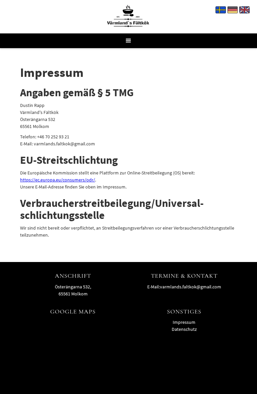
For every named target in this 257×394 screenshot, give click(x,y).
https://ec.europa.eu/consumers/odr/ (57, 180)
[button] (128, 40)
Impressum (184, 322)
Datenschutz (184, 329)
